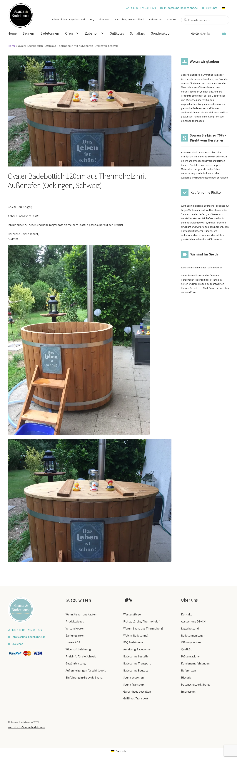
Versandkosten (75, 628)
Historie (186, 677)
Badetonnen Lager (193, 635)
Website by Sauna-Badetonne (26, 727)
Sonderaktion (161, 33)
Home (12, 33)
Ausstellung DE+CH (193, 621)
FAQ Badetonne (133, 642)
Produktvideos (75, 621)
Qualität (186, 649)
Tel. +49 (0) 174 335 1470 (27, 630)
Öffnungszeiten (191, 642)
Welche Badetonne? (135, 635)
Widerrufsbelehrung (78, 649)
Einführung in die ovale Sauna (84, 677)
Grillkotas (117, 33)
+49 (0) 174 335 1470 (143, 8)
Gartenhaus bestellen (137, 691)
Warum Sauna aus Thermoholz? (143, 628)
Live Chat (212, 8)
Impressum (188, 691)
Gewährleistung (76, 663)
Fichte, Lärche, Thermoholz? (141, 621)
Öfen (69, 33)
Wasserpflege (132, 614)
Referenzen (155, 19)
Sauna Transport (133, 684)
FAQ (92, 19)
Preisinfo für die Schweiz (81, 656)
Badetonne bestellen (136, 656)
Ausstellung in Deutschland (129, 19)
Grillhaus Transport (135, 698)
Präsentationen (191, 656)
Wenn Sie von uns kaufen (81, 614)
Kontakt (171, 19)
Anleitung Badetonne (137, 649)
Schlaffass (137, 33)
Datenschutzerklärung (195, 684)
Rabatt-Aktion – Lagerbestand (68, 19)
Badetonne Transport (137, 663)
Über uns (104, 19)
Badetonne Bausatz (135, 670)
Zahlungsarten (75, 635)
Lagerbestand (190, 628)
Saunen (28, 33)
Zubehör (91, 33)
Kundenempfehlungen (195, 663)
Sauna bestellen (133, 677)
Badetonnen (49, 33)
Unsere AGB (73, 642)
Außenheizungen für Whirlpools (86, 670)
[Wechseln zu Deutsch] (225, 7)
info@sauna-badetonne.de (181, 8)
